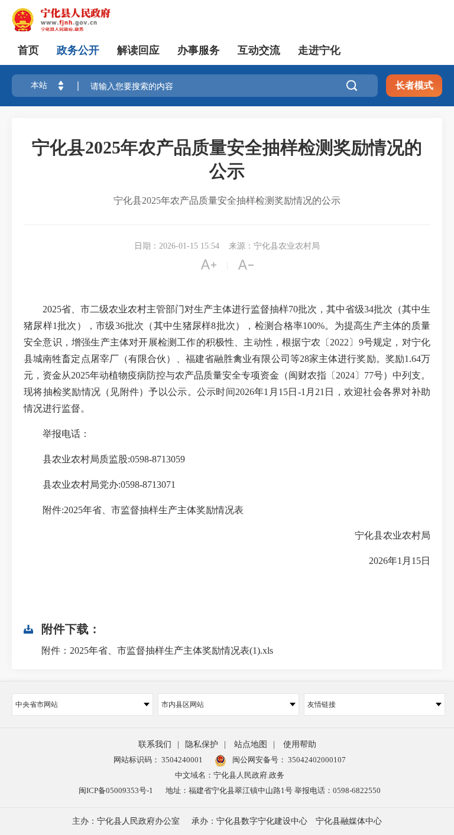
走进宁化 (319, 50)
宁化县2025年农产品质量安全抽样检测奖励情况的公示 (227, 159)
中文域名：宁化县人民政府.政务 (229, 775)
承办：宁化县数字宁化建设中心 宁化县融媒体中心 (287, 821)
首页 (28, 50)
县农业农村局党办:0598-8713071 (100, 485)
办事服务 (198, 50)
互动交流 (259, 50)
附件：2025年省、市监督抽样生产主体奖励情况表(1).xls (157, 650)
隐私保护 (201, 744)
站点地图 (250, 744)
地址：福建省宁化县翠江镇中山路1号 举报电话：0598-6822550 (273, 790)
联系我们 (154, 744)
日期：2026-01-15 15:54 (176, 246)
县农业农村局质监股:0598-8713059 (104, 459)
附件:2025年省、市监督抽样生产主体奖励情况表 (134, 510)
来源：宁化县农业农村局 (274, 246)
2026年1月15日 (390, 561)
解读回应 (138, 50)
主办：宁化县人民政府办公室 (126, 821)
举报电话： (57, 434)
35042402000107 (316, 759)
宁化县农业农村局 (383, 535)
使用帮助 (299, 744)
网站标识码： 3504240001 (158, 759)
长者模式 (414, 85)
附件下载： (70, 628)
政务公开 (78, 50)
